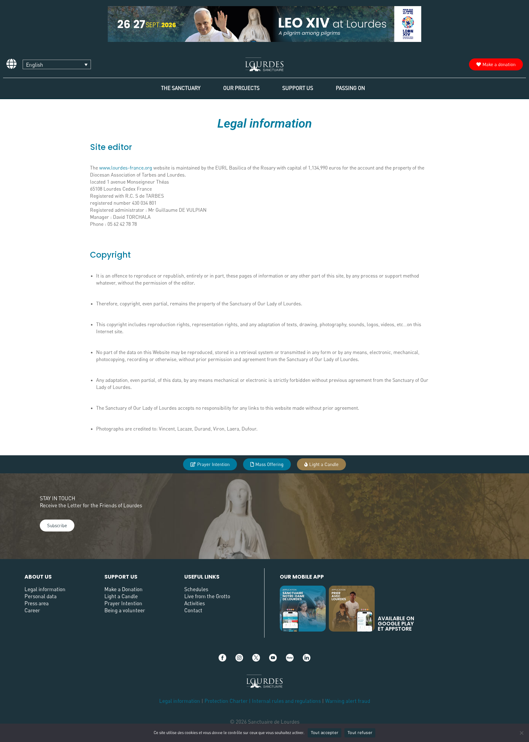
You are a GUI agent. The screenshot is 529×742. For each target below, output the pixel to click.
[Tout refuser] (521, 733)
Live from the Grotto (207, 596)
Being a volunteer (124, 610)
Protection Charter (226, 701)
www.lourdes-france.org (125, 168)
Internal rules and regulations (287, 701)
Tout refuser (359, 732)
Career (32, 610)
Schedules (196, 589)
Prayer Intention (123, 603)
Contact (193, 610)
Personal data (40, 596)
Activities (194, 603)
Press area (36, 603)
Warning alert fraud (347, 701)
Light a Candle (121, 596)
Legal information (45, 589)
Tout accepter (324, 732)
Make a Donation (123, 589)
